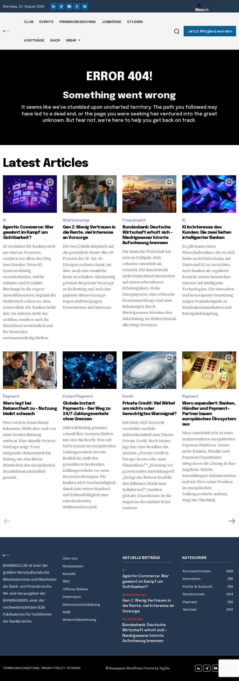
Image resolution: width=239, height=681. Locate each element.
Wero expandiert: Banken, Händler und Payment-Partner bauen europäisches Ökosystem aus (209, 414)
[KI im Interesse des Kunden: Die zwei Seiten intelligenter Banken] (209, 194)
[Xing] (61, 6)
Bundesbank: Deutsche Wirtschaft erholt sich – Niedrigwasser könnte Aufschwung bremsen (147, 235)
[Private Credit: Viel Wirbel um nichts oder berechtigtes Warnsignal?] (149, 370)
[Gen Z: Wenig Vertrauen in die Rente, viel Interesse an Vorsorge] (90, 194)
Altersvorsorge (76, 220)
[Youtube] (69, 6)
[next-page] (231, 521)
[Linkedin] (53, 6)
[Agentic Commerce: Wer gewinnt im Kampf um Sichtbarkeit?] (30, 194)
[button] (177, 31)
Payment (11, 396)
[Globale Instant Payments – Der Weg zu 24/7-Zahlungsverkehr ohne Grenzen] (90, 370)
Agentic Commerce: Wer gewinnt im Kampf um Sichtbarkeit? (28, 232)
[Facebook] (77, 6)
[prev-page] (7, 521)
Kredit (127, 396)
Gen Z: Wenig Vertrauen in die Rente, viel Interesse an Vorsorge (89, 232)
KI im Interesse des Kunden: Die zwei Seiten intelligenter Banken (206, 232)
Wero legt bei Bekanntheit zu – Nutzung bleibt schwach (30, 408)
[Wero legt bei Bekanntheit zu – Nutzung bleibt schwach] (30, 370)
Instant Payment (78, 396)
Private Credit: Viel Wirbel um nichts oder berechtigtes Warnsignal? (149, 408)
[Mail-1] (85, 6)
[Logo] (6, 31)
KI (4, 220)
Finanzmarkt (133, 220)
